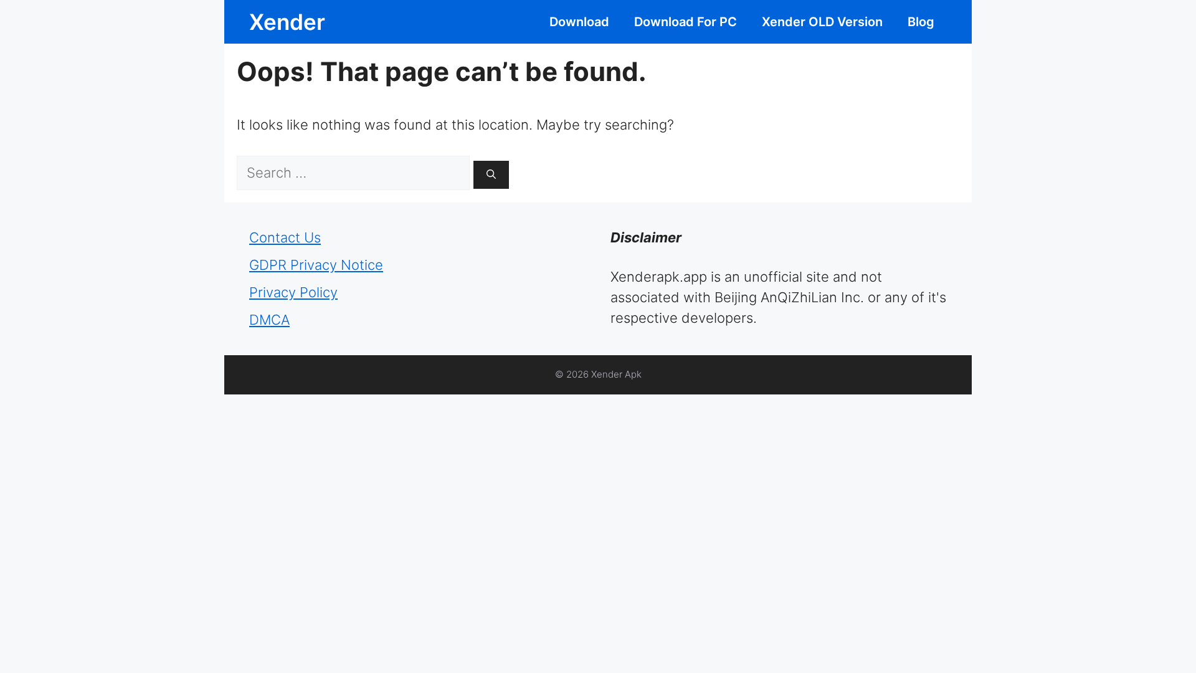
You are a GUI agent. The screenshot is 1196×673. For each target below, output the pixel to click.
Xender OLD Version (822, 21)
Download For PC (685, 21)
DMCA (269, 320)
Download (579, 21)
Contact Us (285, 237)
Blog (921, 21)
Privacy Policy (293, 292)
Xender (287, 22)
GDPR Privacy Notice (316, 265)
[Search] (491, 175)
